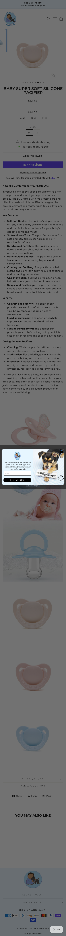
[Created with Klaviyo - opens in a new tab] (33, 486)
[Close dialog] (61, 452)
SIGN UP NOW (17, 480)
